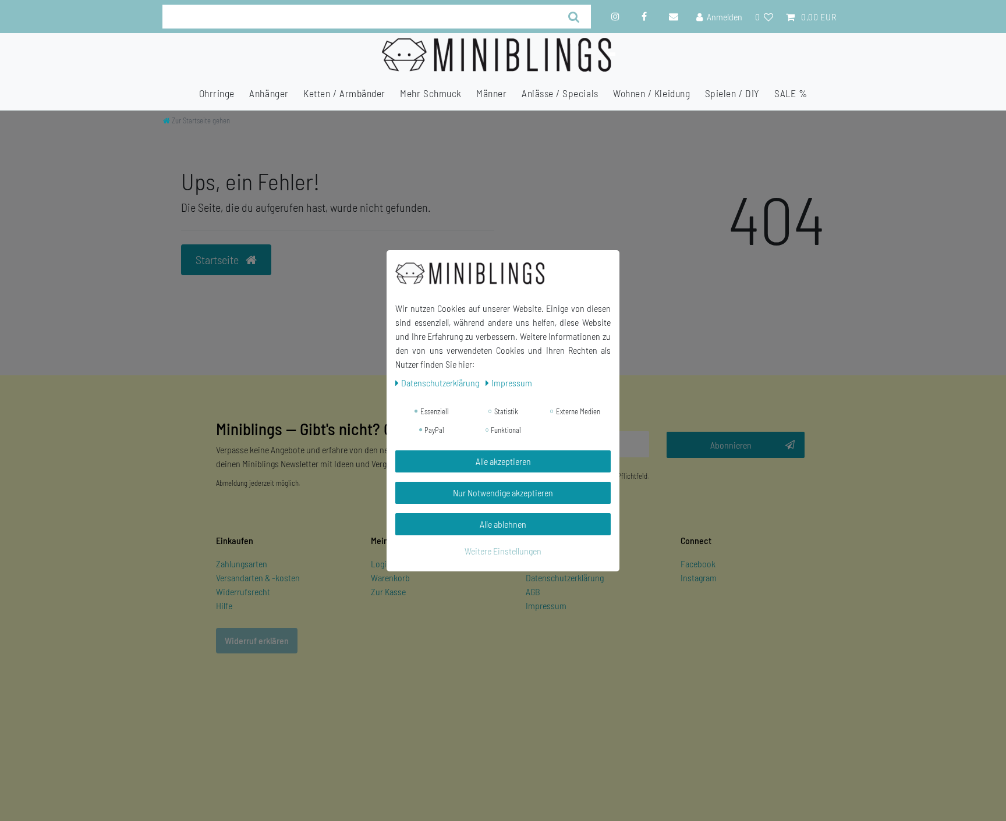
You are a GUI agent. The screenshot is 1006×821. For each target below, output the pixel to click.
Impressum (546, 605)
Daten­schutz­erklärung (441, 382)
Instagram (699, 577)
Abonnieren (731, 444)
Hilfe (224, 605)
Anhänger (268, 93)
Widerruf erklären (257, 640)
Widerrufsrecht (243, 591)
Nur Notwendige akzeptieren (503, 492)
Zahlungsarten (241, 563)
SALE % (790, 93)
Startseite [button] (218, 259)
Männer (491, 93)
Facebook (698, 563)
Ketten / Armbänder (344, 93)
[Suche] (574, 17)
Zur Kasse (388, 591)
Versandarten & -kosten (258, 577)
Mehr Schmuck (430, 93)
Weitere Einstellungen (503, 550)
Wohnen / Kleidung (651, 93)
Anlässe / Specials (560, 93)
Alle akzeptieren (503, 461)
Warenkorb (390, 577)
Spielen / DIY (732, 93)
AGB (533, 591)
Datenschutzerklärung (565, 577)
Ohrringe (217, 93)
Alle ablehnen (503, 523)
